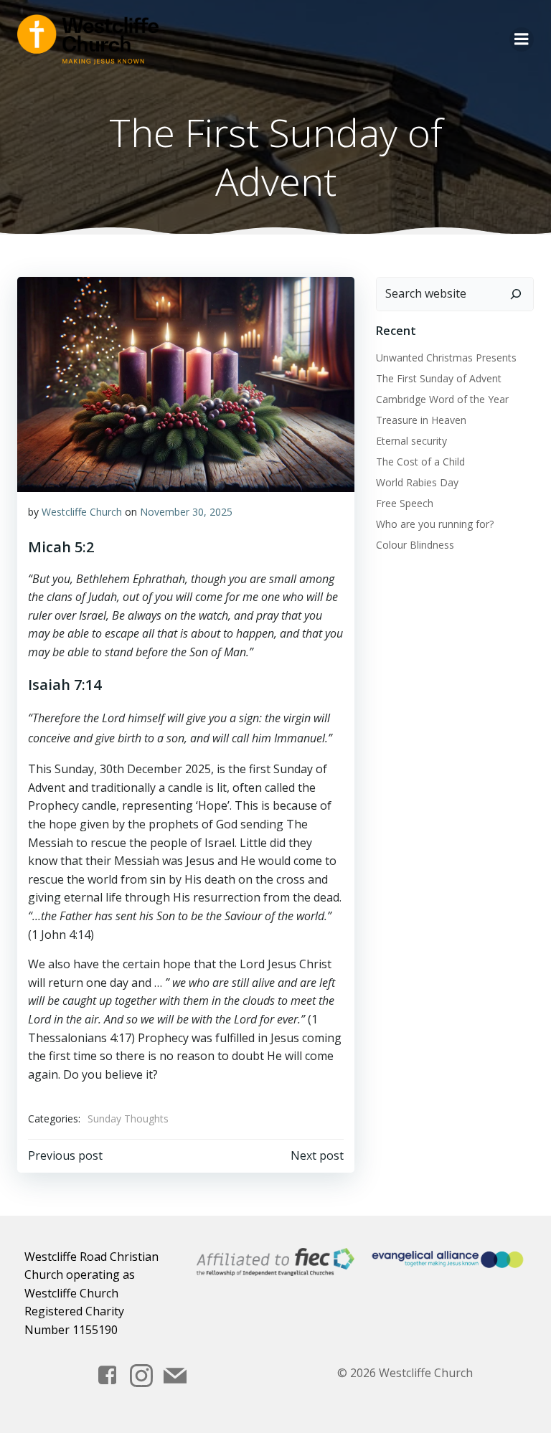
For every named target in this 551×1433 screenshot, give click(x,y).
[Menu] (521, 39)
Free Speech (404, 503)
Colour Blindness (415, 545)
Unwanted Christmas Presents (446, 357)
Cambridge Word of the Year (442, 399)
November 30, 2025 (186, 512)
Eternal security (411, 441)
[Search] (516, 294)
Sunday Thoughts (128, 1118)
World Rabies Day (417, 482)
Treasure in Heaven (421, 420)
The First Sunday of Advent (438, 378)
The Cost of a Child (420, 461)
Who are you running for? (435, 524)
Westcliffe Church (82, 512)
